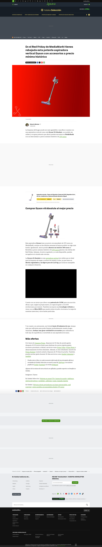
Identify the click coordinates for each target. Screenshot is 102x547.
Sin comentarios (31, 62)
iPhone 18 (54, 37)
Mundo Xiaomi (16, 525)
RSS (74, 493)
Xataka (51, 4)
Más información (61, 545)
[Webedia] (16, 510)
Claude (51, 471)
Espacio (41, 481)
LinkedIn (80, 493)
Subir (85, 510)
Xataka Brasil (15, 536)
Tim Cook (30, 37)
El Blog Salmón (84, 516)
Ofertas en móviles (17, 14)
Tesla (43, 37)
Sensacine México (39, 534)
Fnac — (57, 199)
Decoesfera (72, 518)
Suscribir (75, 482)
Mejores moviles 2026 (27, 471)
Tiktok (83, 493)
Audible (28, 356)
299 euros (62, 137)
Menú (16, 4)
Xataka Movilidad (43, 483)
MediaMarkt (58, 391)
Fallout (35, 37)
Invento (48, 37)
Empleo (27, 489)
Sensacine (37, 516)
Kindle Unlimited (67, 354)
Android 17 (45, 471)
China (24, 37)
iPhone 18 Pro (72, 471)
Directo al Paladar (50, 516)
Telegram (89, 15)
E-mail (44, 62)
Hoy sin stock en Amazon (68, 199)
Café (59, 37)
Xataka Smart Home (15, 523)
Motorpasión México (61, 535)
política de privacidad (71, 485)
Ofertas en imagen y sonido (49, 14)
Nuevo (86, 4)
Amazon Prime (40, 343)
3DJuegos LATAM (27, 534)
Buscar (87, 505)
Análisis (27, 481)
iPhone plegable (37, 471)
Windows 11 (41, 489)
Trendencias (72, 516)
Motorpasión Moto (62, 518)
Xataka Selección (51, 10)
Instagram (69, 493)
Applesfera (15, 520)
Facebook (86, 15)
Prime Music (70, 347)
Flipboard (42, 62)
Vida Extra (26, 518)
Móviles (14, 483)
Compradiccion (72, 520)
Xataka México (16, 534)
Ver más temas (16, 494)
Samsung (28, 486)
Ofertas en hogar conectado (66, 14)
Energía (27, 483)
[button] (35, 124)
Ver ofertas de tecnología (47, 391)
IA (62, 37)
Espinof (37, 518)
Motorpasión (61, 516)
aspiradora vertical (52, 258)
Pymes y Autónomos (83, 519)
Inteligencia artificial (44, 486)
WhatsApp (58, 493)
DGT (39, 37)
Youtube (66, 493)
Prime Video (61, 347)
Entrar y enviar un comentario (51, 420)
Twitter (39, 62)
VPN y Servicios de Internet (32, 14)
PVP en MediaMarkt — (44, 199)
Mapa (66, 37)
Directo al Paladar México (50, 535)
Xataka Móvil (15, 518)
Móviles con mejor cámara (61, 471)
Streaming (15, 481)
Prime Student (30, 352)
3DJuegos (26, 516)
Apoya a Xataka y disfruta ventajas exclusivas (75, 498)
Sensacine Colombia (37, 537)
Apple (14, 486)
